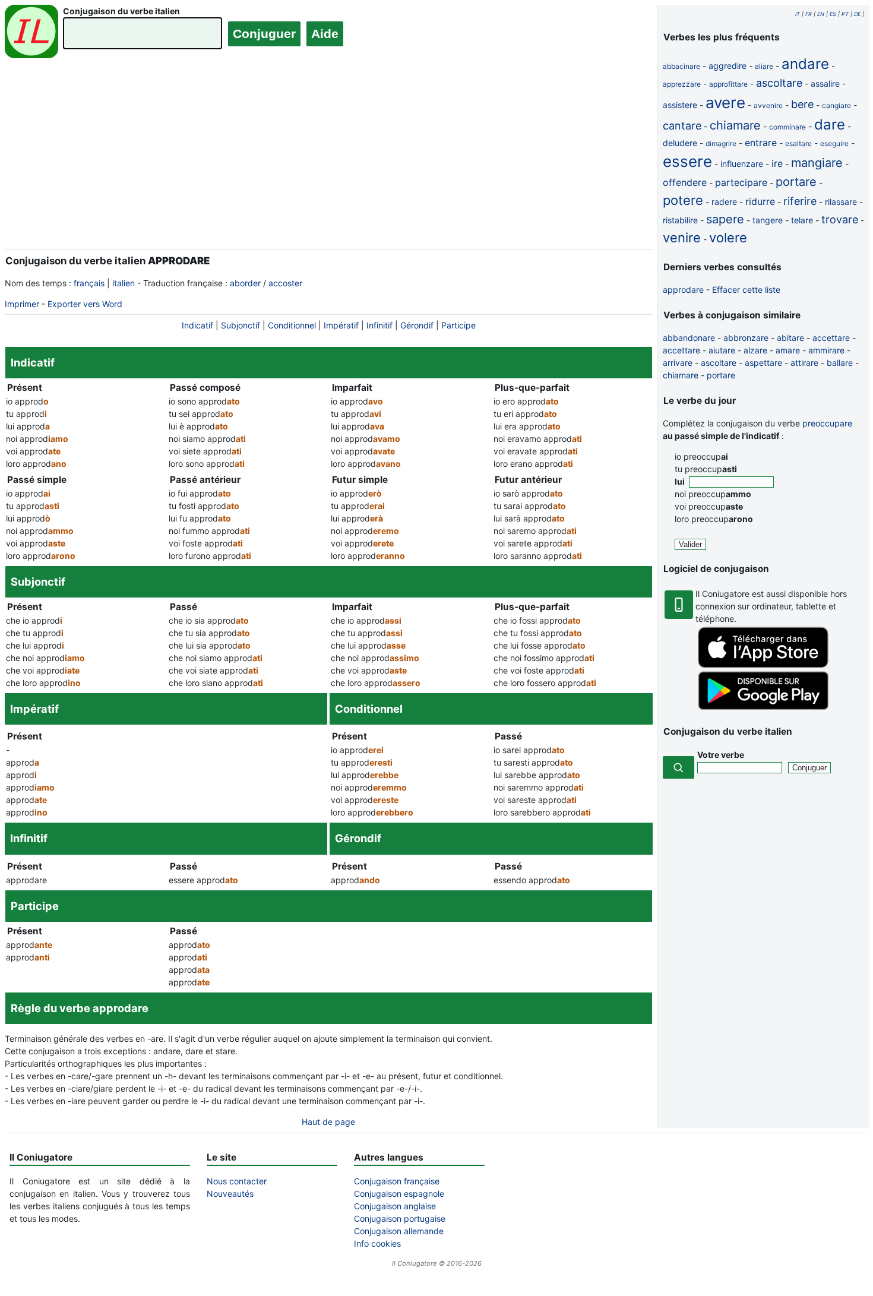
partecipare (741, 182)
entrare (761, 142)
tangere (767, 220)
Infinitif (379, 325)
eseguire (834, 143)
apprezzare (682, 84)
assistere (680, 105)
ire (777, 163)
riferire (800, 201)
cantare (682, 125)
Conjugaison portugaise (399, 1218)
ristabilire (680, 220)
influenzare (741, 164)
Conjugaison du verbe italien (121, 11)
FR (808, 14)
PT (845, 14)
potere (683, 200)
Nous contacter (237, 1181)
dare (829, 124)
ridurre (760, 201)
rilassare (841, 202)
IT (797, 14)
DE (857, 14)
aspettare (763, 363)
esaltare (798, 143)
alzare (755, 350)
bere (802, 104)
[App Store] (763, 665)
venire (682, 237)
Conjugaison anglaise (395, 1206)
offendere (685, 182)
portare (796, 182)
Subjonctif (240, 325)
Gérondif (417, 325)
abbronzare (745, 338)
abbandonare (689, 338)
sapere (725, 219)
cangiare (836, 105)
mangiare (817, 163)
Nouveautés (230, 1193)
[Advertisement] (329, 162)
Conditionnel (292, 325)
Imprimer (22, 304)
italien (123, 283)
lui (681, 481)
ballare (840, 363)
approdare (683, 290)
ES (833, 14)
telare (802, 220)
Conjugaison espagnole (399, 1193)
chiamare (735, 125)
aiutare (721, 350)
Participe (458, 325)
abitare (790, 338)
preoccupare (827, 423)
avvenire (768, 105)
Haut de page (328, 1122)
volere (728, 237)
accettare (831, 338)
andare (805, 63)
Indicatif (197, 325)
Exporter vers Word (85, 304)
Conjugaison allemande (399, 1231)
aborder (245, 283)
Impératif (341, 325)
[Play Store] (763, 706)
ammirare (826, 350)
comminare (787, 126)
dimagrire (721, 143)
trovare (839, 219)
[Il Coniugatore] (31, 33)
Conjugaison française (396, 1181)
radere (724, 202)
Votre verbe (720, 755)
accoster (285, 283)
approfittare (728, 84)
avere (725, 102)
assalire (825, 83)
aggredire (727, 66)
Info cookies (377, 1243)
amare (788, 350)
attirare (804, 363)
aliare (764, 66)
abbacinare (681, 66)
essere (687, 161)
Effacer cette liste (746, 290)
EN (820, 14)
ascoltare (779, 83)
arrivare (677, 363)
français (89, 283)
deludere (680, 143)
